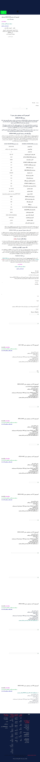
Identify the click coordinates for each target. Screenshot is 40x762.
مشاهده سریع (37, 369)
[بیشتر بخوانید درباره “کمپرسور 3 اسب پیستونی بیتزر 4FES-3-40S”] (37, 625)
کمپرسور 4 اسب (9, 34)
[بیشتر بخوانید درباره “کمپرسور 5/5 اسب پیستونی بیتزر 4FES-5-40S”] (37, 708)
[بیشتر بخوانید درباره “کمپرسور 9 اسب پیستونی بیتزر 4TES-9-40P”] (37, 478)
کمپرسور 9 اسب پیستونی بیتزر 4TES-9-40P (29, 456)
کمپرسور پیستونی (9, 30)
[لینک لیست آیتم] (26, 734)
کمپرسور (14, 30)
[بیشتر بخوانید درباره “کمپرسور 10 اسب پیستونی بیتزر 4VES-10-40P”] (37, 548)
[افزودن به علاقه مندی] (37, 364)
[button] (17, 11)
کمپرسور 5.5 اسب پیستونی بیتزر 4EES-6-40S (28, 494)
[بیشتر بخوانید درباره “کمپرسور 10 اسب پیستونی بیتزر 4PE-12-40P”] (37, 440)
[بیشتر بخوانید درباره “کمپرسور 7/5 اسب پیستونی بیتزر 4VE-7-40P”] (37, 366)
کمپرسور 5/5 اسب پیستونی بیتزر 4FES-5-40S (28, 685)
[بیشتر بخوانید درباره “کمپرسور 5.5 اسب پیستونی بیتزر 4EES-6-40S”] (37, 516)
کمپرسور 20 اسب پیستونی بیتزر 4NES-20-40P (28, 384)
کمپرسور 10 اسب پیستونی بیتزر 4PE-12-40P (28, 418)
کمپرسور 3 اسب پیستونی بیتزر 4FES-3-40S (29, 603)
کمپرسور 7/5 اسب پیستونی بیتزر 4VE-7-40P (28, 345)
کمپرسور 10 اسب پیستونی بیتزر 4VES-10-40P (28, 532)
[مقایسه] (37, 343)
